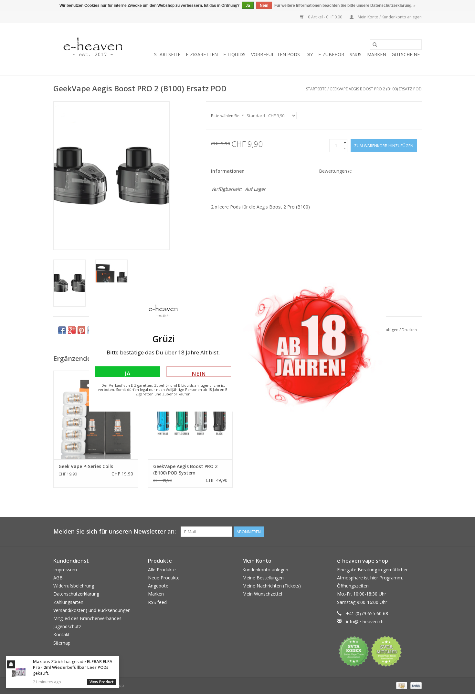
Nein (199, 373)
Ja (127, 373)
